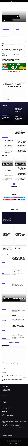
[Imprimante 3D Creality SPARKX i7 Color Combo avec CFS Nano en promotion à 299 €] (24, 372)
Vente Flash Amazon (4, 395)
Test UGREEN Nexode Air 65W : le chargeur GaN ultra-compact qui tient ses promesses (18, 116)
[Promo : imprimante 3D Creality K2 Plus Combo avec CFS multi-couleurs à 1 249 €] (24, 376)
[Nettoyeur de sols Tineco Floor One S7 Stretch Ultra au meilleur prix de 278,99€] (21, 77)
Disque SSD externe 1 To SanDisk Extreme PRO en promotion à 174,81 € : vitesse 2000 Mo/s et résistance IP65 (18, 259)
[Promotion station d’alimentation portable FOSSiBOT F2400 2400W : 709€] (3, 178)
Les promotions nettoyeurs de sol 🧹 (6, 391)
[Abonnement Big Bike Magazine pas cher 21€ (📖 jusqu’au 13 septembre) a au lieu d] (3, 150)
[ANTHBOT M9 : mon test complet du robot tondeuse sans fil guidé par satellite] (24, 108)
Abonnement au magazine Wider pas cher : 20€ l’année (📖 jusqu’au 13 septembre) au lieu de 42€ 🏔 (11, 60)
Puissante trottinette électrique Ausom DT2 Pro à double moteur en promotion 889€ (11, 18)
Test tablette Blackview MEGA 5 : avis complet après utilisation (6, 118)
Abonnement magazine (4, 58)
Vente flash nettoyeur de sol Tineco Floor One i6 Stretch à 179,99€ (18, 335)
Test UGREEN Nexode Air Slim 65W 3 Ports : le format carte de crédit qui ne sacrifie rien (18, 112)
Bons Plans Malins (16, 443)
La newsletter (3, 414)
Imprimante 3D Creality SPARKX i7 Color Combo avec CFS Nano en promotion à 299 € (10, 372)
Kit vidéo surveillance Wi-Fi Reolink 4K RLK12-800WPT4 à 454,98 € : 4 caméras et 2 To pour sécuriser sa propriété (18, 280)
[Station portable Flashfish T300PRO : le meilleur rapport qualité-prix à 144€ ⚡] (7, 161)
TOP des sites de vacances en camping (6, 407)
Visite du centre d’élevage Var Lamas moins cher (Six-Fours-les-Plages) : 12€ (20, 247)
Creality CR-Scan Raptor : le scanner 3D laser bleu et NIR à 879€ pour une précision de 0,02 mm (11, 368)
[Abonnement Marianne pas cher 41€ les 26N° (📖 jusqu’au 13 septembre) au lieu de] (16, 146)
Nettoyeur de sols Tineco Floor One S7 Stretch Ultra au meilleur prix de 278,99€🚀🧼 (22, 83)
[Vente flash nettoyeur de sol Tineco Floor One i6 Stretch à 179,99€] (6, 335)
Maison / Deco (3, 53)
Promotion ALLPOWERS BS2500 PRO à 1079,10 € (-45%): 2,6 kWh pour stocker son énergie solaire (9, 174)
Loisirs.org (3, 403)
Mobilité (3, 43)
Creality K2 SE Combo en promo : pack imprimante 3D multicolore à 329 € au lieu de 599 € (12, 380)
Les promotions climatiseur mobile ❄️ (6, 390)
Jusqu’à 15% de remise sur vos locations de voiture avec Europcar (18, 326)
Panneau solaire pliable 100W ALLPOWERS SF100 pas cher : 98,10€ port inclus (22, 174)
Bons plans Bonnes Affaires (5, 401)
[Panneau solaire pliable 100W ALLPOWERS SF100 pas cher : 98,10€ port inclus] (16, 174)
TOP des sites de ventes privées (5, 408)
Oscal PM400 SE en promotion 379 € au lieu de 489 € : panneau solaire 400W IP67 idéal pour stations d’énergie (22, 169)
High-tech (3, 262)
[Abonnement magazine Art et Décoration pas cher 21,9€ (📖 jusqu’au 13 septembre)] (7, 26)
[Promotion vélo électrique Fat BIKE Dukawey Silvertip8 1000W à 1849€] (24, 44)
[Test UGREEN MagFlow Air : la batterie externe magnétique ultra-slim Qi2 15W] (24, 119)
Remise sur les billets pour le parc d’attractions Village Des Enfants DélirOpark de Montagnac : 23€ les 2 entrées (7, 248)
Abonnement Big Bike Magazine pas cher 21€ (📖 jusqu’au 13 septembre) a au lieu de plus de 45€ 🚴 (9, 151)
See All (24, 155)
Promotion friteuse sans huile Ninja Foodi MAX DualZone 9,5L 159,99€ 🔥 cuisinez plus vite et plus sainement (18, 306)
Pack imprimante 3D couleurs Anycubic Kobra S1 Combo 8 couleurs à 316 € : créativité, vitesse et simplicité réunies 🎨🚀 (13, 363)
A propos (3, 413)
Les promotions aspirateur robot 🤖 (6, 389)
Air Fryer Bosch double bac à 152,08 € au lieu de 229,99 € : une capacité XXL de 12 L (11, 55)
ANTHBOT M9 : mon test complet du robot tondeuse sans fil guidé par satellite (18, 108)
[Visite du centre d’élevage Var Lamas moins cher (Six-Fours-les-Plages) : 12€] (20, 242)
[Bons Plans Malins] (14, 1)
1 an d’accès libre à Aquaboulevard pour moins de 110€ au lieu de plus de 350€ (20, 234)
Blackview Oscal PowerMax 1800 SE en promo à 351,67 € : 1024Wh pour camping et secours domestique (9, 169)
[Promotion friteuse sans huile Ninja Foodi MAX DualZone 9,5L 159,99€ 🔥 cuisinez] (6, 306)
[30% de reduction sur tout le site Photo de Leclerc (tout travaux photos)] (6, 270)
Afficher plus (14, 342)
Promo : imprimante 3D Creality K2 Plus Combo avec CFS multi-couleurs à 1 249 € (12, 376)
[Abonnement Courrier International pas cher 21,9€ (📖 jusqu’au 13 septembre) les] (24, 40)
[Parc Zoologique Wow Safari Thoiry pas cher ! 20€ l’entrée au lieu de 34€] (20, 218)
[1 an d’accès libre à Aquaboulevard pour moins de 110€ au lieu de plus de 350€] (20, 228)
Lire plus (16, 137)
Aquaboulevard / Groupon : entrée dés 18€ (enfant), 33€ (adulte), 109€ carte (7, 234)
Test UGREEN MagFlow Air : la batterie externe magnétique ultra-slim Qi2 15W (18, 119)
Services (4, 296)
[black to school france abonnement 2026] (14, 69)
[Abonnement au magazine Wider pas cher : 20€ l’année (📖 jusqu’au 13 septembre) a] (24, 59)
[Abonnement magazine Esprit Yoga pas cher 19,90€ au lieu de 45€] (16, 150)
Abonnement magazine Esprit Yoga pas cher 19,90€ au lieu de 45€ (22, 151)
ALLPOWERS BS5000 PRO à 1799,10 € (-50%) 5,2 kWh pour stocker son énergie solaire (22, 179)
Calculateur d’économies (4, 402)
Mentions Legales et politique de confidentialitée (7, 415)
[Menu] (2, 1)
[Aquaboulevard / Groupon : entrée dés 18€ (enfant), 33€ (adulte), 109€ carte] (8, 228)
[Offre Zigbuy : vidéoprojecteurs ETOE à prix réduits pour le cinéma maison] (20, 26)
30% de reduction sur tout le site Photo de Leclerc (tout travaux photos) (18, 270)
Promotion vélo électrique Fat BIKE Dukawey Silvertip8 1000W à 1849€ (11, 45)
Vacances (3, 330)
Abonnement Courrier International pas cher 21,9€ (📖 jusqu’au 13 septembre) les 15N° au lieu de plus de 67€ (12, 40)
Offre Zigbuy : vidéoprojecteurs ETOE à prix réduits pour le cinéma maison (20, 32)
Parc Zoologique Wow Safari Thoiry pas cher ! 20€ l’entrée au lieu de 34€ (7, 216)
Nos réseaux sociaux (4, 416)
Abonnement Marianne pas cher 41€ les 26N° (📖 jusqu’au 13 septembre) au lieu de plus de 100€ (22, 146)
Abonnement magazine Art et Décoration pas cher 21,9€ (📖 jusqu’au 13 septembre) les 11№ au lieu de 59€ (7, 32)
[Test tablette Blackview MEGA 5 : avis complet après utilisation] (7, 114)
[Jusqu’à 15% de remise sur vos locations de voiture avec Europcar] (6, 327)
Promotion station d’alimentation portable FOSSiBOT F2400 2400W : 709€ (9, 179)
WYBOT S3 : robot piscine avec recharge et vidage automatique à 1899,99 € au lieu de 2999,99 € (18, 316)
